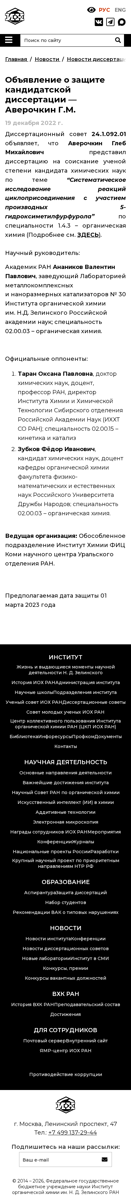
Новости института (48, 939)
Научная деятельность (65, 762)
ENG (120, 10)
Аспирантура (40, 892)
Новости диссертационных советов (66, 948)
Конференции (54, 842)
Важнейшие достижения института (66, 782)
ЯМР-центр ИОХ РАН (66, 1050)
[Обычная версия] (91, 10)
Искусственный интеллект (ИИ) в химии (65, 802)
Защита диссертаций (81, 892)
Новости (65, 928)
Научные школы (34, 692)
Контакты (65, 746)
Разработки (104, 851)
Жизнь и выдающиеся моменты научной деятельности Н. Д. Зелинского (66, 669)
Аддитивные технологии (65, 812)
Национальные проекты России (51, 851)
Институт (65, 657)
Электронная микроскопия (65, 822)
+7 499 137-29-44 (72, 1132)
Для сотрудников (65, 1030)
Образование (66, 882)
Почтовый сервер (44, 1041)
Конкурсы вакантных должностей (65, 978)
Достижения (65, 1014)
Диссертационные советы (94, 702)
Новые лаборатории (46, 958)
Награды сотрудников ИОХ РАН (48, 832)
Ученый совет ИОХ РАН (34, 702)
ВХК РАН (65, 994)
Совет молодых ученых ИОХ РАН (65, 712)
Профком (83, 736)
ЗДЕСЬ (88, 234)
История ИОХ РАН (33, 682)
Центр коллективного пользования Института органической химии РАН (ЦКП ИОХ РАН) (65, 724)
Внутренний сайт (87, 1041)
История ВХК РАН (32, 1004)
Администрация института (87, 682)
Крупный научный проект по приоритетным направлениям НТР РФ (65, 863)
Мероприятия (104, 832)
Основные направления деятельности (65, 773)
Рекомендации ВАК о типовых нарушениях (66, 912)
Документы (108, 736)
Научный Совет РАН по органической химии (66, 792)
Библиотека (24, 736)
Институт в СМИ (89, 958)
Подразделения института (85, 692)
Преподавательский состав (87, 1004)
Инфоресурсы (55, 736)
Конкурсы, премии (65, 968)
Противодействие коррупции (65, 1074)
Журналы (83, 842)
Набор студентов (65, 902)
